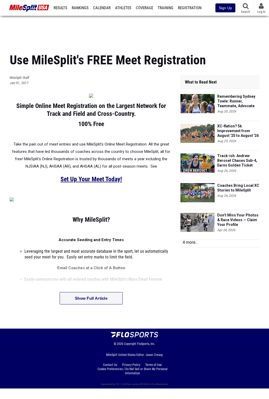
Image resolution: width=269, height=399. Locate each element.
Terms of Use (153, 365)
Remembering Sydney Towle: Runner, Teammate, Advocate (236, 101)
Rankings (80, 8)
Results (60, 8)
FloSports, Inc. (146, 344)
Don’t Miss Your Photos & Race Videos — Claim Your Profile (237, 220)
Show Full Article (91, 298)
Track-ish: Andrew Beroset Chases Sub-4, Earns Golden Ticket (237, 160)
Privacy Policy (131, 365)
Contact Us (110, 365)
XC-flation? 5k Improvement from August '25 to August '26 (238, 131)
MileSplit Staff (19, 78)
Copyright (130, 344)
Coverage (144, 8)
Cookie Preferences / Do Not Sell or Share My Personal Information (132, 371)
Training (165, 8)
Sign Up (225, 8)
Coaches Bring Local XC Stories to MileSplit (238, 187)
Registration (189, 8)
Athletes (123, 8)
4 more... (190, 242)
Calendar (102, 8)
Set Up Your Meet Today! (91, 179)
